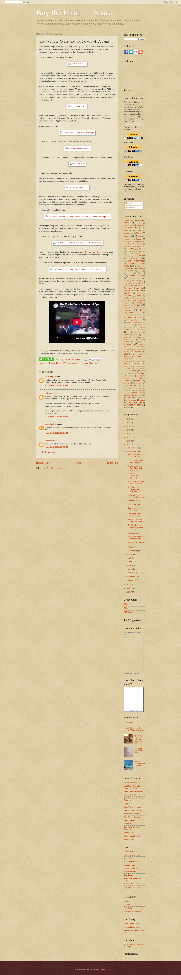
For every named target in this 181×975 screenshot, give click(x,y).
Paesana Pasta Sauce (132, 810)
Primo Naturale (129, 820)
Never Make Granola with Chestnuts (136, 483)
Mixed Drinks (129, 339)
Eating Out (134, 278)
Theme (133, 390)
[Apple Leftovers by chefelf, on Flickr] (77, 164)
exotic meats (128, 283)
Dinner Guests (137, 275)
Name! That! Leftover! (136, 542)
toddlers (142, 390)
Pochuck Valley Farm (132, 868)
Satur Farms (128, 875)
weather (142, 402)
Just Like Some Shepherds (134, 509)
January (131, 580)
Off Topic (129, 351)
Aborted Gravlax (134, 501)
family (138, 283)
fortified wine (139, 298)
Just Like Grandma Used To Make (135, 456)
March (131, 573)
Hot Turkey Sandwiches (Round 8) (133, 476)
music (129, 344)
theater (126, 390)
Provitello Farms (130, 872)
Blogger (102, 970)
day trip (127, 273)
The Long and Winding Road (139, 750)
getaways (126, 305)
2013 (128, 438)
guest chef (127, 307)
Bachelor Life (128, 233)
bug (141, 244)
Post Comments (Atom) (56, 468)
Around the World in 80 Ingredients (135, 538)
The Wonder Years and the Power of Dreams (135, 527)
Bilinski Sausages (130, 783)
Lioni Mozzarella (130, 795)
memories (129, 337)
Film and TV (61, 363)
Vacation (127, 398)
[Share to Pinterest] (100, 359)
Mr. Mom (142, 342)
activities (138, 223)
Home (78, 463)
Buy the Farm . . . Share (74, 12)
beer (46, 363)
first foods (140, 293)
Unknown (49, 393)
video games (131, 400)
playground (141, 359)
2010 (128, 585)
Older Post (112, 463)
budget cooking (130, 244)
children (126, 253)
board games (128, 241)
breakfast (138, 241)
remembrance (128, 366)
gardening (138, 303)
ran (134, 361)
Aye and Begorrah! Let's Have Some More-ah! (139, 739)
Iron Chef (141, 325)
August (131, 554)
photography (136, 356)
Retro (129, 368)
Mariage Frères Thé (131, 927)
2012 (128, 441)
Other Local (129, 354)
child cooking (138, 251)
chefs (129, 251)
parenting (142, 354)
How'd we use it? (73, 363)
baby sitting (137, 230)
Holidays (127, 310)
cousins (140, 271)
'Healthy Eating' (129, 220)
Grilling (137, 305)
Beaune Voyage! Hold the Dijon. (139, 763)
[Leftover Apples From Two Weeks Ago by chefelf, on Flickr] (77, 133)
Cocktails (141, 268)
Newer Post (42, 463)
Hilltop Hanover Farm (132, 855)
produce (128, 361)
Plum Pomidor (129, 908)
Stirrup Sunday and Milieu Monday (135, 461)
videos (142, 400)
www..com (134, 688)
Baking (138, 233)
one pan (138, 351)
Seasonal (141, 373)
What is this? (133, 710)
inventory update (129, 325)
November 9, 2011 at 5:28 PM (56, 447)
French (126, 300)
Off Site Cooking (139, 349)
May (130, 565)
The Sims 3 (138, 388)
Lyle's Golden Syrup (131, 924)
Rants (140, 361)
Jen (127, 604)
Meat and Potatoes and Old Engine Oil (136, 520)
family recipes (129, 285)
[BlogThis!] (93, 359)
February (132, 576)
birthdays (137, 239)
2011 (128, 445)
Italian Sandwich (134, 533)
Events (138, 281)
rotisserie (126, 371)
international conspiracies (132, 322)
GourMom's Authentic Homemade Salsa (132, 787)
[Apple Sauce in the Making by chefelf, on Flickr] (77, 148)
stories (138, 383)
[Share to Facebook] (98, 359)
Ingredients (135, 320)
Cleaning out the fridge (134, 261)
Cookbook (130, 271)
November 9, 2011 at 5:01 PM (56, 433)
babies (130, 227)
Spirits (138, 381)
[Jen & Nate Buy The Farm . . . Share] (134, 671)
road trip (139, 368)
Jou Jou (127, 905)
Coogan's (127, 901)
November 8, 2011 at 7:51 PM (56, 386)
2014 (128, 434)
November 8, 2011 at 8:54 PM (56, 416)
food (139, 295)
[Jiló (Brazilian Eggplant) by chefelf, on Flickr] (77, 188)
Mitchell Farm (129, 858)
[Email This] (90, 359)
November (132, 452)
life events (135, 332)
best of (140, 236)
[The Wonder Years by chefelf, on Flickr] (77, 64)
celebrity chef (140, 246)
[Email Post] (85, 360)
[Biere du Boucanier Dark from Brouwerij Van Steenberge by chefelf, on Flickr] (77, 243)
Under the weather (133, 395)
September (132, 551)
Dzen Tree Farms (130, 851)
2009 (128, 588)
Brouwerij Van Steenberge (95, 252)
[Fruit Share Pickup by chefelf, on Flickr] (77, 106)
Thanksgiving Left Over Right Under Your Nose (135, 468)
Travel (134, 393)
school (132, 373)
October (131, 547)
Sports (126, 383)
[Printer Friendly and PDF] (46, 359)
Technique (127, 388)
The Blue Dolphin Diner (132, 912)
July (130, 558)
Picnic (133, 359)
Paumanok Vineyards (132, 814)
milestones (139, 337)
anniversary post (139, 225)
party (127, 356)
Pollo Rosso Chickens (132, 817)
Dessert (52, 363)
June (130, 562)
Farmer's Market (130, 291)
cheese (142, 249)
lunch (143, 334)
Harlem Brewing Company (134, 791)
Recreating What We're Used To (134, 515)
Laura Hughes (50, 377)
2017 (128, 423)
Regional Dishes (131, 363)
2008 (128, 592)
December (132, 448)
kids (129, 327)
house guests (140, 315)
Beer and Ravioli (134, 504)
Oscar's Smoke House (132, 807)
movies (134, 342)
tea (140, 385)
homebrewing (129, 315)
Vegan (142, 397)
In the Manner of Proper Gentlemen (136, 496)
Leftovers (84, 363)
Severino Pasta (129, 839)
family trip (141, 285)
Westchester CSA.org (132, 884)
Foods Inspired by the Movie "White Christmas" (134, 729)
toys (128, 393)
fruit (130, 303)
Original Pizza (129, 804)
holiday (138, 307)
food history (128, 298)
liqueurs (126, 334)
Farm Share (133, 288)
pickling (126, 359)
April (130, 569)
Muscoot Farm (129, 865)
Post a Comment (48, 452)
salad (134, 371)
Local (134, 334)
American (126, 225)
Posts (129, 203)
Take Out (128, 386)
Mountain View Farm (131, 862)
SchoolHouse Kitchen (132, 836)
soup (131, 376)
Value (136, 397)
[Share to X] (95, 359)
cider (136, 253)
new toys (136, 346)
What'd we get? (94, 363)
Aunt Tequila (129, 723)
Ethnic (126, 281)
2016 (128, 426)
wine (126, 407)
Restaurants (140, 366)
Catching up (128, 246)
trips (143, 393)
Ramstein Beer (129, 824)
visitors (130, 402)
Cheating (130, 249)
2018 (128, 419)
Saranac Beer (129, 833)
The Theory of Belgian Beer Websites (134, 489)
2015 (128, 430)
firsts (130, 295)
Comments (131, 208)
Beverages (127, 239)
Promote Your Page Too (131, 673)
